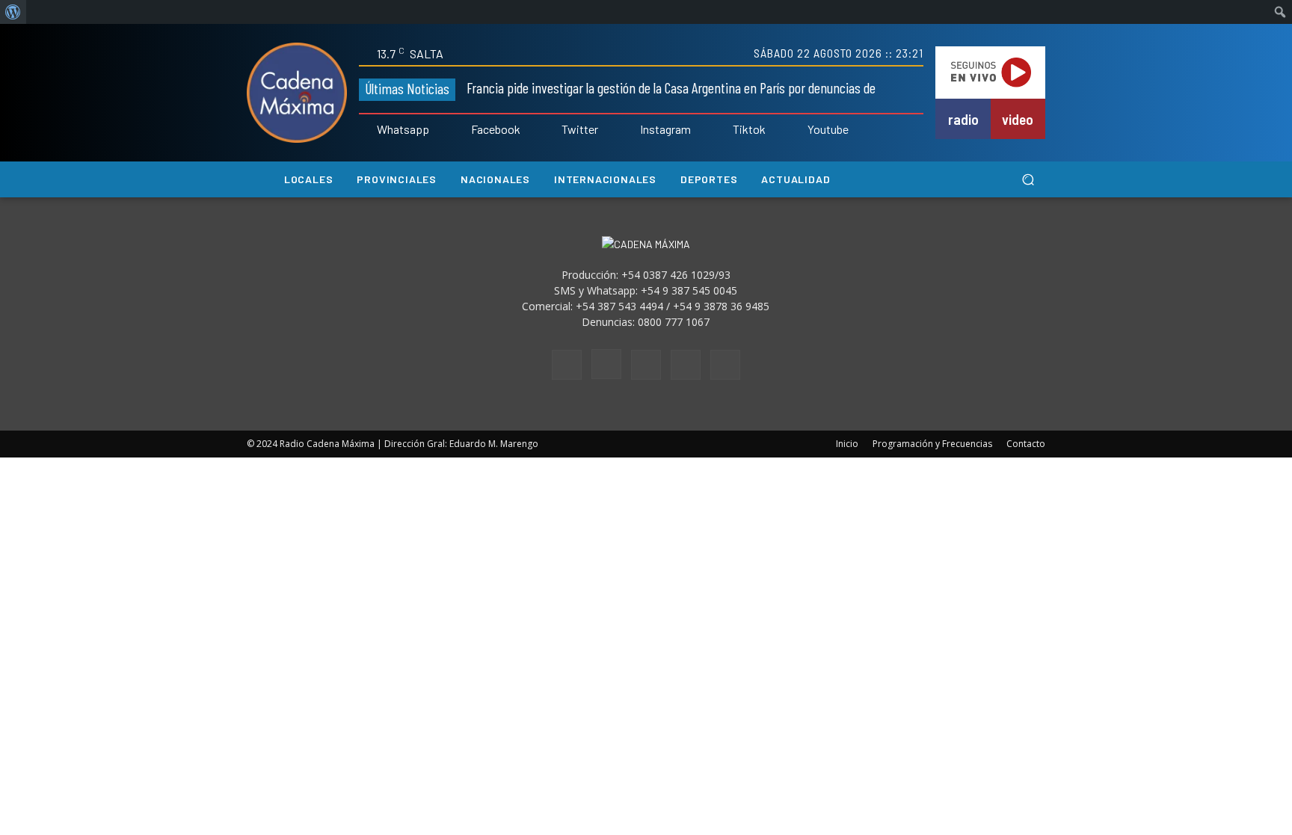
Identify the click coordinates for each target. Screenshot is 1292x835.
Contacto (1025, 443)
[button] (1027, 179)
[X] (686, 365)
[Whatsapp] (366, 130)
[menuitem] (13, 12)
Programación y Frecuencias (932, 443)
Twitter (580, 129)
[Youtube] (797, 130)
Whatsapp (403, 129)
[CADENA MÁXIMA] (297, 93)
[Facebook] (460, 130)
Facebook (495, 129)
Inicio (847, 443)
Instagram (665, 129)
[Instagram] (629, 130)
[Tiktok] (722, 130)
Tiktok (749, 129)
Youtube (828, 129)
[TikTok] (646, 365)
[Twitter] (551, 130)
